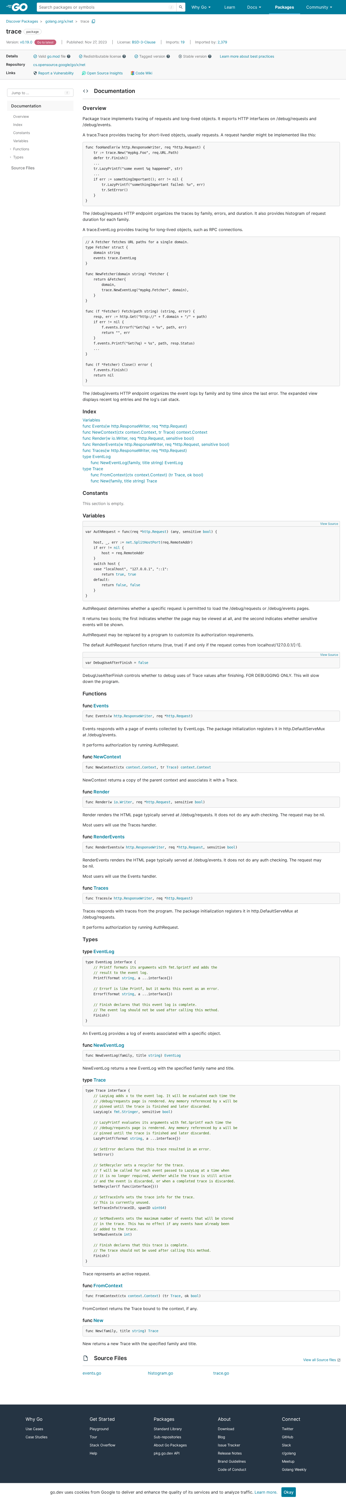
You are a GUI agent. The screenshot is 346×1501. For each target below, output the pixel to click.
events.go (92, 1373)
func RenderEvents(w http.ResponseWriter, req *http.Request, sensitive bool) (156, 444)
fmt (117, 1112)
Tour (93, 1437)
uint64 (158, 1208)
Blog (221, 1437)
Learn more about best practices (247, 56)
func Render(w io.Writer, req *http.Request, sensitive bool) (138, 438)
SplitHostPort (147, 542)
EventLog (103, 951)
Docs (252, 7)
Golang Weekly (294, 1469)
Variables (91, 419)
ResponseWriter (138, 716)
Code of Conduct (232, 1469)
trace (85, 21)
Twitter (287, 1429)
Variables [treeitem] (20, 141)
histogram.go (160, 1373)
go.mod (53, 56)
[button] (35, 56)
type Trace (93, 468)
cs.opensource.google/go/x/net (59, 64)
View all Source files (319, 1360)
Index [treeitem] (18, 124)
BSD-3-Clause (144, 42)
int (127, 1234)
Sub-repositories (167, 1437)
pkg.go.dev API (167, 1453)
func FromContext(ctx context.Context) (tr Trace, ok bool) (147, 474)
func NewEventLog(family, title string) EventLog (137, 462)
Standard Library (168, 1429)
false (121, 585)
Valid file (52, 56)
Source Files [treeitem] (23, 167)
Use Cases (34, 1429)
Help (93, 1453)
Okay (289, 1492)
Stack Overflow (102, 1445)
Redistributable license (102, 56)
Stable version (195, 56)
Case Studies (36, 1437)
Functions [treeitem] (21, 149)
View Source (329, 524)
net (129, 542)
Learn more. (266, 1492)
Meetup (288, 1461)
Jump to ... (20, 93)
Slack (286, 1445)
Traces (100, 888)
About (224, 1419)
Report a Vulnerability (55, 73)
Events (101, 705)
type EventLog (97, 456)
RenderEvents (109, 836)
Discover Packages (22, 21)
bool (207, 532)
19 (176, 42)
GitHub (287, 1437)
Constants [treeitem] (21, 132)
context (133, 767)
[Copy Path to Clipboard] (93, 21)
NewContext (107, 756)
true (120, 574)
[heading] (21, 7)
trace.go (221, 1373)
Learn (229, 7)
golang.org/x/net (59, 21)
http (146, 532)
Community (317, 7)
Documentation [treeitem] (26, 105)
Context (149, 767)
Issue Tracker (229, 1445)
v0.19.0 (19, 42)
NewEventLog (108, 1045)
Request (159, 532)
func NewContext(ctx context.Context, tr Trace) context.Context (145, 432)
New (98, 1320)
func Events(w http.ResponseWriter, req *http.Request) (135, 426)
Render (101, 791)
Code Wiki (143, 73)
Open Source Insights (104, 73)
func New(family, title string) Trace (124, 480)
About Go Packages (170, 1445)
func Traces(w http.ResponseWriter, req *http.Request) (135, 450)
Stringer (130, 1112)
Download (226, 1429)
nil (117, 548)
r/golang (289, 1453)
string (128, 978)
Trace (171, 767)
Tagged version (152, 56)
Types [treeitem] (18, 157)
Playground (99, 1429)
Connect (291, 1419)
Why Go (199, 7)
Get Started (102, 1419)
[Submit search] (180, 7)
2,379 (211, 42)
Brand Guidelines (232, 1461)
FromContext (108, 1285)
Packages (284, 7)
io (116, 802)
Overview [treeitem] (21, 116)
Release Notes (230, 1453)
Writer (126, 802)
